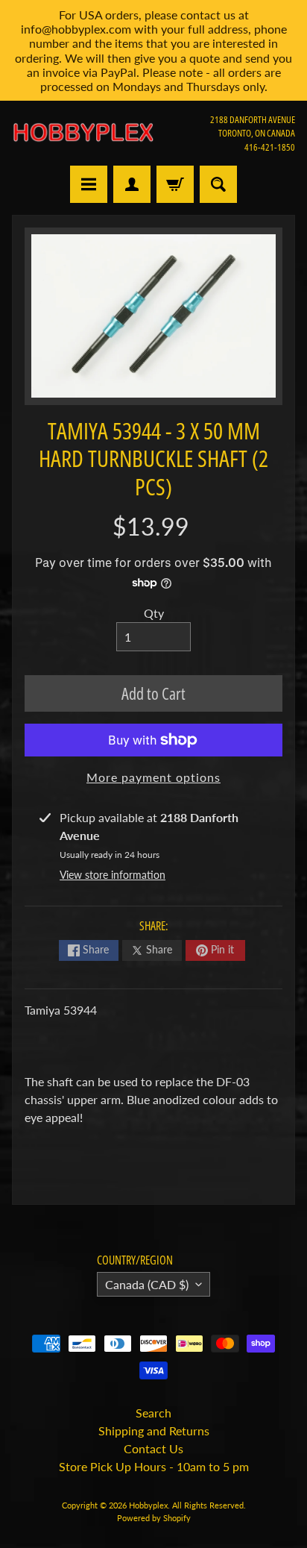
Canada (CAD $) (147, 1284)
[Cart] (175, 184)
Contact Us (153, 1448)
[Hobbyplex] (83, 132)
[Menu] (88, 184)
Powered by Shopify (154, 1518)
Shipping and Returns (153, 1430)
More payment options (153, 777)
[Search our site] (218, 184)
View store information (112, 874)
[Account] (132, 184)
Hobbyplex (148, 1505)
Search (153, 1413)
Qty (154, 613)
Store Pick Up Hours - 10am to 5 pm (154, 1466)
